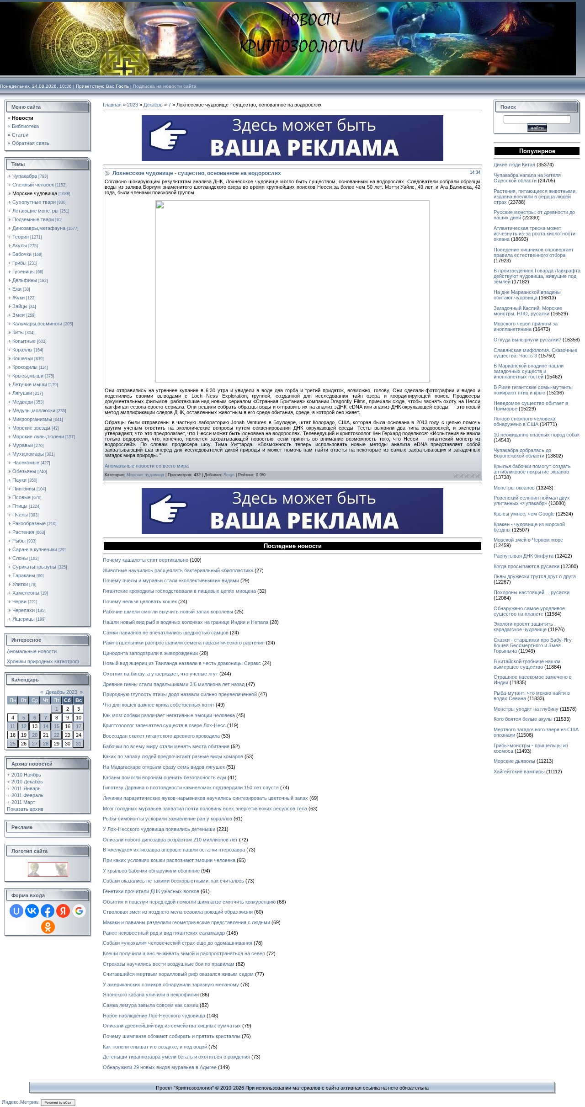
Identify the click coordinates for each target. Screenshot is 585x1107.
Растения (23, 532)
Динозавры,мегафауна (38, 228)
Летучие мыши (29, 384)
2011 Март (23, 802)
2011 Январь (26, 788)
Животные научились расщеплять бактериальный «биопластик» (178, 570)
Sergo (228, 475)
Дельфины (24, 280)
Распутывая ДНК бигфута (523, 556)
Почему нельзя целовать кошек (140, 601)
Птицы (19, 506)
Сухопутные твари (34, 202)
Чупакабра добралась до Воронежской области (522, 452)
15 (56, 726)
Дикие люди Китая (514, 164)
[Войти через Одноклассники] (48, 927)
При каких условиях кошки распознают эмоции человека (169, 860)
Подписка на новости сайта (165, 86)
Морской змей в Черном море (528, 540)
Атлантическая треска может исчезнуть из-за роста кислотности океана (534, 233)
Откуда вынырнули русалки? (527, 339)
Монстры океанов (514, 487)
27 (34, 743)
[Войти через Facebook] (47, 911)
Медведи (22, 401)
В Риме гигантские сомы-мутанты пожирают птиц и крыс (533, 389)
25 (13, 743)
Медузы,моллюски (33, 410)
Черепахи (23, 610)
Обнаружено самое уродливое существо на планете (529, 611)
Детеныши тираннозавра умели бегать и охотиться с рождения (176, 1056)
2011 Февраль (27, 795)
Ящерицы (23, 619)
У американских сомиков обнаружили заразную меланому (171, 984)
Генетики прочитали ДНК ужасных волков (151, 891)
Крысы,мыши (27, 375)
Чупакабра (24, 176)
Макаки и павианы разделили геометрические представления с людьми (186, 922)
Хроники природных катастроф (43, 661)
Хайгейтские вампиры (519, 771)
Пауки (19, 480)
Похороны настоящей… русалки (531, 592)
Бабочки (22, 254)
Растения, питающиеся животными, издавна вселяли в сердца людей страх (535, 196)
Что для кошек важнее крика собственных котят (158, 705)
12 (24, 726)
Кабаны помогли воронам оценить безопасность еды (164, 777)
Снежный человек (33, 184)
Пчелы (20, 514)
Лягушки (22, 393)
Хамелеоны (25, 593)
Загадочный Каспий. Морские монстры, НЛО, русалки (528, 310)
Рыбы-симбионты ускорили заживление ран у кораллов (167, 818)
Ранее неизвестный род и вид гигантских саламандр (164, 933)
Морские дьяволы (514, 761)
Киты (18, 332)
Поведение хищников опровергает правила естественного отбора (534, 252)
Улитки (20, 584)
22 (56, 735)
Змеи (18, 315)
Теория (20, 236)
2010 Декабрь (27, 781)
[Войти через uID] (16, 911)
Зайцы (19, 306)
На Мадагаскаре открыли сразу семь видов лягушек (164, 767)
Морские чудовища (34, 193)
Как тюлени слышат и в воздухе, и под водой (155, 1046)
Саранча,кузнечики (34, 549)
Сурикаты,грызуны (34, 566)
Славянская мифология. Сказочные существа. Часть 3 (535, 352)
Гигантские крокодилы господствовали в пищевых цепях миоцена (179, 591)
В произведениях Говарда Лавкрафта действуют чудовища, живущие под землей (537, 276)
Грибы (19, 263)
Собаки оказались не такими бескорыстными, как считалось (173, 880)
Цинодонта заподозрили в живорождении (150, 653)
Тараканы (23, 575)
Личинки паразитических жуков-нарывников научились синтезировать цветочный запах (205, 798)
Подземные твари (33, 219)
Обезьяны (24, 471)
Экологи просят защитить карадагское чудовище (523, 626)
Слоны (20, 558)
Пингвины (23, 488)
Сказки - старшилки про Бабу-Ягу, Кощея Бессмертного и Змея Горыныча (533, 645)
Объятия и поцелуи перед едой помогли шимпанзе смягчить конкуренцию (189, 902)
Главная (112, 104)
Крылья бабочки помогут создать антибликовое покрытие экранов (532, 468)
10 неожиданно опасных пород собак (537, 434)
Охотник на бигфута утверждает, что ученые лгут (160, 673)
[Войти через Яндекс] (63, 911)
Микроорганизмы (32, 419)
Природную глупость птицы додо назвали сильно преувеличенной (180, 694)
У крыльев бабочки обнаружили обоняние (151, 870)
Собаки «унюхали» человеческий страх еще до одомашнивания (177, 943)
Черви (19, 601)
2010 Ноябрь (26, 774)
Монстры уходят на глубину (526, 709)
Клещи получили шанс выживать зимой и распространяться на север (184, 953)
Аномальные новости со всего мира (147, 465)
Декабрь (153, 104)
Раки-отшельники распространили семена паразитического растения (184, 642)
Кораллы (22, 349)
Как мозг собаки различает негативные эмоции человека (169, 715)
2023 (132, 104)
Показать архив (25, 809)
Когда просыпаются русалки (526, 566)
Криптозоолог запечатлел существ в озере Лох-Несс (164, 725)
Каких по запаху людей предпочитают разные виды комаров (173, 756)
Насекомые (25, 462)
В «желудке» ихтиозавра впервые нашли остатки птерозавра (174, 849)
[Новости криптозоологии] (48, 865)
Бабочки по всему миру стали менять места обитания (166, 746)
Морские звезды (31, 428)
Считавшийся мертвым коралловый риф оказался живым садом (178, 974)
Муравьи (22, 445)
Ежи (16, 289)
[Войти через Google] (79, 911)
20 (34, 735)
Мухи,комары (28, 454)
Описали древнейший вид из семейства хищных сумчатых (172, 1025)
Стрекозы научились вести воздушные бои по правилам (168, 964)
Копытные (24, 341)
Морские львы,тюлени (38, 436)
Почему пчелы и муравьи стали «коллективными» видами (171, 580)
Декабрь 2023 (61, 692)
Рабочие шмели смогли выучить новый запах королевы (168, 611)
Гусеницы (23, 271)
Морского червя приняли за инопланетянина (526, 326)
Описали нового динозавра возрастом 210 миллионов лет (170, 839)
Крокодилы (24, 367)
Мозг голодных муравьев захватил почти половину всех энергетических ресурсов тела (205, 808)
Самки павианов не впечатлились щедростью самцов (166, 632)
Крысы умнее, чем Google (524, 513)
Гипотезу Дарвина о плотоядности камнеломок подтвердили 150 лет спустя (191, 787)
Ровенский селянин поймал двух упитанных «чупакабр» (532, 500)
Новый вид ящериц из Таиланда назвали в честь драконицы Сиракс (182, 663)
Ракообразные (29, 523)
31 (78, 743)
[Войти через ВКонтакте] (32, 911)
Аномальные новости (32, 651)
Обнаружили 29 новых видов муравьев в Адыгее (160, 1067)
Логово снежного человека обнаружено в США (524, 421)
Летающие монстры (35, 210)
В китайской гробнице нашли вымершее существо (527, 664)
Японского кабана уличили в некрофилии (151, 994)
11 (12, 726)
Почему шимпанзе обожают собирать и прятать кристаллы (171, 1036)
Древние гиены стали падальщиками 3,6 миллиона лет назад (174, 684)
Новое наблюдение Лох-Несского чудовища (154, 1015)
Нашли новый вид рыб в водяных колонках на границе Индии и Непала (185, 622)
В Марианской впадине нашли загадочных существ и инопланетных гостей (529, 371)
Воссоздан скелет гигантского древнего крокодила (161, 736)
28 (45, 743)
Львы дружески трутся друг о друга (535, 576)
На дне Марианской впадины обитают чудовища (527, 294)
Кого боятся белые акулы (523, 719)
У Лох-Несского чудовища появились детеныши (159, 829)
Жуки (18, 297)
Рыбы (19, 540)
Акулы (19, 245)
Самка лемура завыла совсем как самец (150, 1005)
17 (78, 726)
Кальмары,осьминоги (37, 323)
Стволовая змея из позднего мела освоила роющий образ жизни (178, 912)
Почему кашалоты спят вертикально (145, 560)
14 (45, 726)
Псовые (21, 497)
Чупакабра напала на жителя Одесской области (527, 177)
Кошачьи (22, 358)
